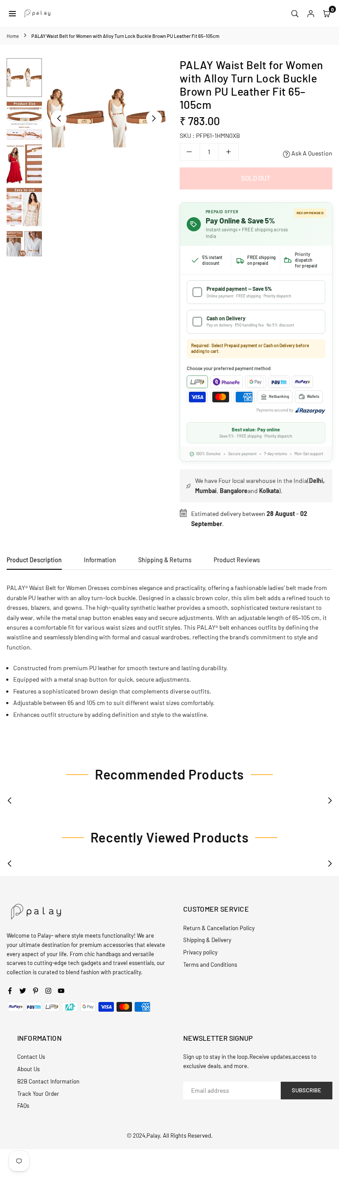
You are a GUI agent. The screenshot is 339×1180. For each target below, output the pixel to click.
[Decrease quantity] (190, 152)
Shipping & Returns (165, 560)
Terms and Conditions (210, 964)
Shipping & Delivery (207, 939)
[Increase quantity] (228, 152)
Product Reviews (237, 560)
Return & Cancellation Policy (219, 927)
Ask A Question (311, 153)
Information (100, 560)
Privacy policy (200, 952)
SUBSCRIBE (306, 1090)
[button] (154, 118)
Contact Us (31, 1056)
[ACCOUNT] (311, 13)
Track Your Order (38, 1093)
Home (13, 36)
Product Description (34, 560)
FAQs (23, 1105)
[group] (106, 118)
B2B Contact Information (48, 1081)
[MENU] (12, 13)
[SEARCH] (295, 13)
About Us (28, 1068)
